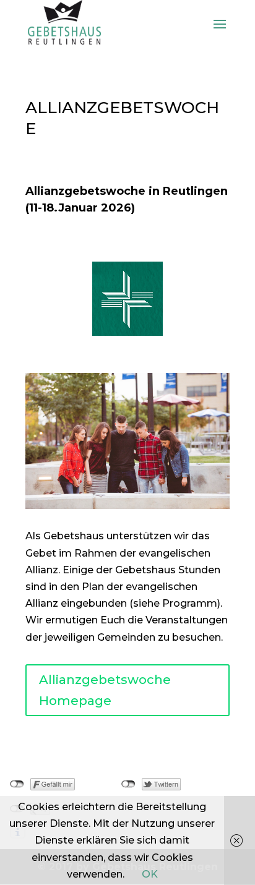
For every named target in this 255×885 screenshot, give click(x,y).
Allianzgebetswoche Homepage (105, 690)
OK (150, 874)
